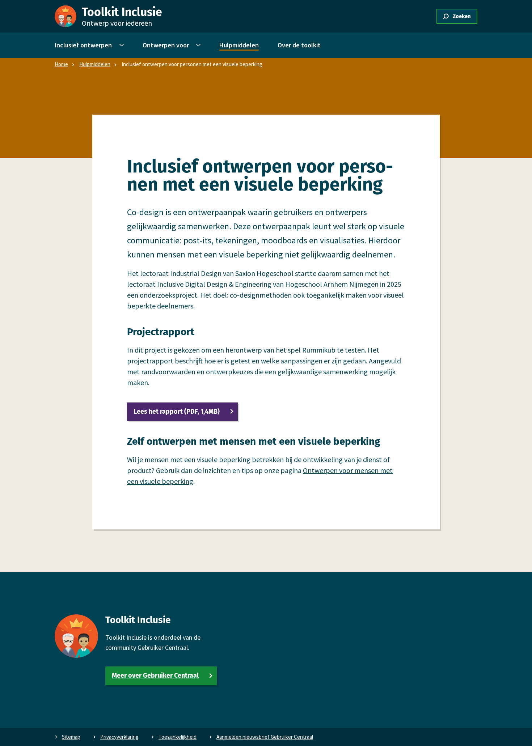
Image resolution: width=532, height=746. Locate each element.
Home (61, 64)
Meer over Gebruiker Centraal (155, 675)
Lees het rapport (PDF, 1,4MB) (177, 411)
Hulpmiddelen (94, 64)
